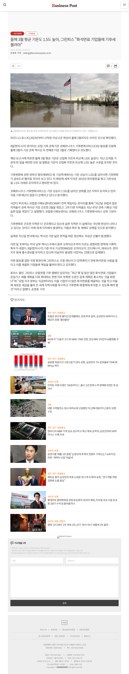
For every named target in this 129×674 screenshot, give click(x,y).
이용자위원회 (84, 629)
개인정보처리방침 (68, 629)
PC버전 (64, 622)
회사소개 (43, 629)
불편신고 (87, 636)
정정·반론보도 (59, 636)
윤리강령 (54, 629)
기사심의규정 (74, 636)
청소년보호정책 (44, 636)
